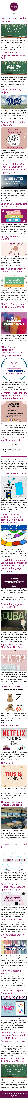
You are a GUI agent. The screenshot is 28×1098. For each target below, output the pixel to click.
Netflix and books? (10, 725)
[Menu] (14, 14)
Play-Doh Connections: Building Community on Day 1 (12, 307)
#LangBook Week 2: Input (14, 473)
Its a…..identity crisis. (12, 919)
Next (3, 1090)
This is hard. (7, 763)
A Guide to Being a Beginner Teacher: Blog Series (13, 55)
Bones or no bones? (11, 686)
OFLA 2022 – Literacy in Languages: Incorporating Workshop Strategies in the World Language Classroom (14, 565)
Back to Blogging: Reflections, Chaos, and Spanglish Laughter (13, 887)
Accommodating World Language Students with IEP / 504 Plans (13, 1035)
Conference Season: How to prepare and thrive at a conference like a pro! (14, 396)
